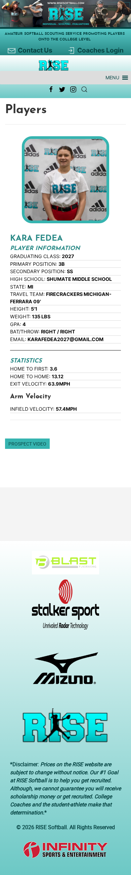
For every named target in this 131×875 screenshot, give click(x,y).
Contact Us (35, 50)
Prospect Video (27, 444)
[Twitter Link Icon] (62, 89)
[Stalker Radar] (63, 608)
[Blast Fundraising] (63, 566)
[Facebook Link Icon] (51, 89)
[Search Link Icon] (84, 89)
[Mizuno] (63, 671)
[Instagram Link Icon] (73, 89)
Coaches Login (100, 50)
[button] (112, 77)
